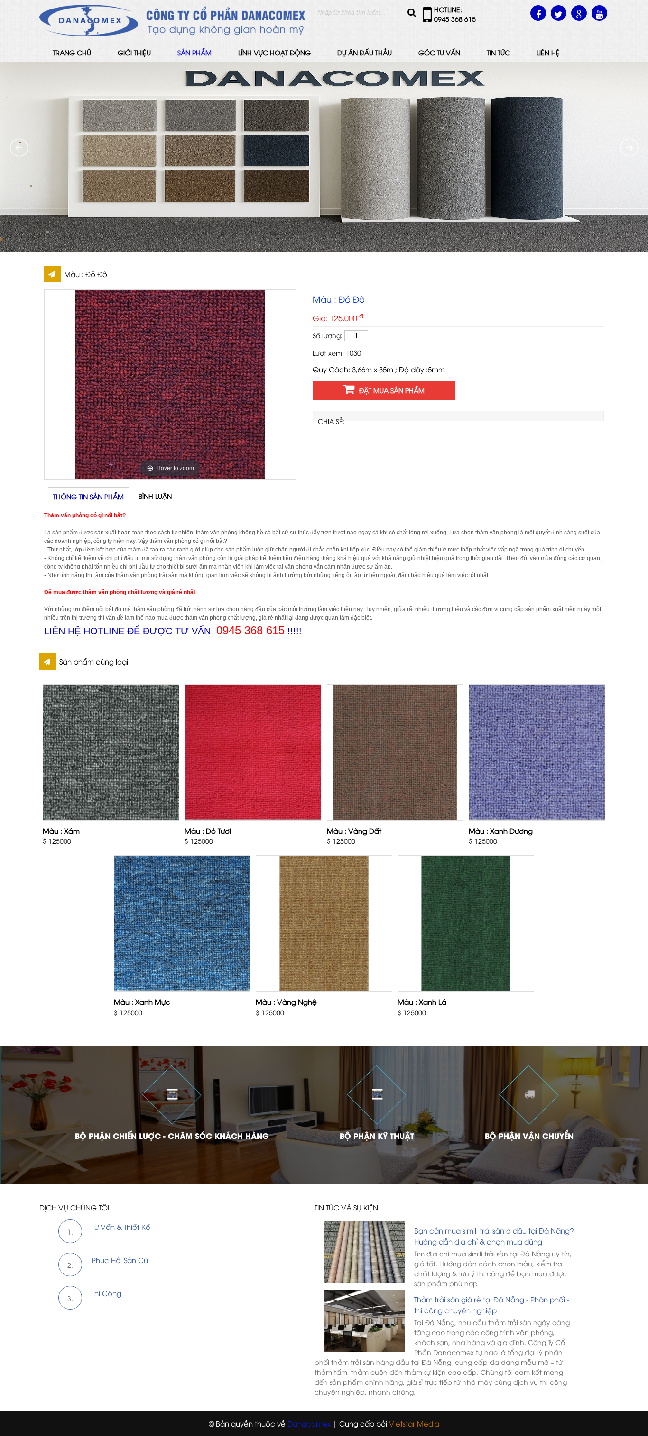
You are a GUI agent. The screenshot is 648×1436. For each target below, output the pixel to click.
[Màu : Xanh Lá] (466, 923)
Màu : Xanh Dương (501, 830)
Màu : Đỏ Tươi (208, 830)
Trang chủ (72, 52)
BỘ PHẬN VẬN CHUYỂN (529, 1135)
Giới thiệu (134, 52)
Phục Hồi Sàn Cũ (120, 1259)
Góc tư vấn (439, 52)
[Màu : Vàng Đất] (395, 752)
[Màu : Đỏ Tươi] (253, 752)
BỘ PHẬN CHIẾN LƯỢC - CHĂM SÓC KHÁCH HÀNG (172, 1135)
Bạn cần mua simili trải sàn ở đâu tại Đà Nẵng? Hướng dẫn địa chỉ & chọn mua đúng (494, 1236)
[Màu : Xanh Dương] (537, 752)
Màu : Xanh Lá (422, 1001)
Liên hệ (548, 52)
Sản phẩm (194, 52)
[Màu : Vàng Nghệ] (324, 923)
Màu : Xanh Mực (142, 1001)
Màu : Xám (61, 830)
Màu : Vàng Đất (354, 830)
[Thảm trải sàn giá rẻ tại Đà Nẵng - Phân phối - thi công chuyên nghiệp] (445, 1290)
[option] (170, 384)
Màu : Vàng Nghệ (286, 1001)
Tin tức (498, 52)
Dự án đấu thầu (364, 52)
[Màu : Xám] (111, 752)
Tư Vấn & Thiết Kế (121, 1226)
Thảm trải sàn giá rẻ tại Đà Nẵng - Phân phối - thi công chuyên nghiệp (491, 1304)
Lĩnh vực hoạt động (274, 52)
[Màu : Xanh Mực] (182, 923)
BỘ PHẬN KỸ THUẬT (377, 1135)
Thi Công (106, 1293)
